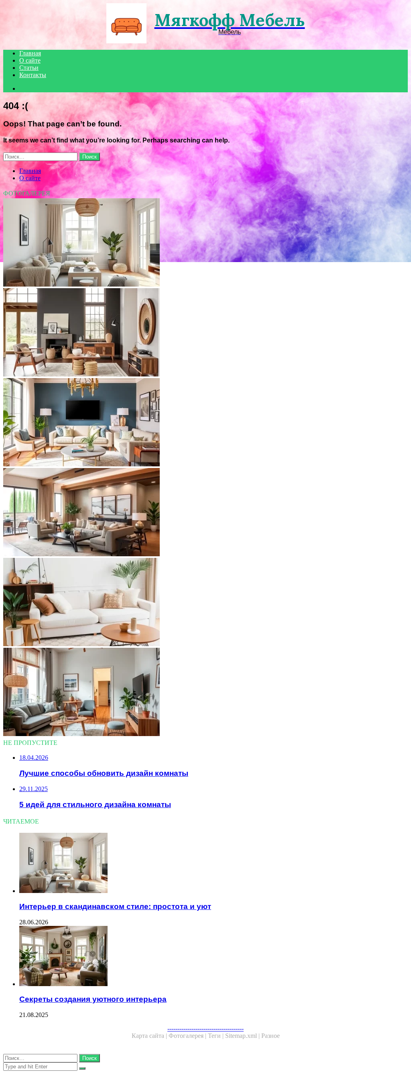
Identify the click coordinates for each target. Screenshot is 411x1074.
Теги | (216, 1035)
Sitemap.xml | (243, 1035)
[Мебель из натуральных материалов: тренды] (205, 333)
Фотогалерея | (188, 1035)
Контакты (32, 74)
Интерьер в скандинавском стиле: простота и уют (115, 906)
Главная (30, 53)
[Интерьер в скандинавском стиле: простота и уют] (205, 243)
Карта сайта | (150, 1035)
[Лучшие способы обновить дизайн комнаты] (205, 423)
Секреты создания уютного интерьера (93, 999)
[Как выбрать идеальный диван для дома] (205, 603)
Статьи (29, 67)
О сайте (30, 60)
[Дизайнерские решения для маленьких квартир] (205, 693)
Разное (270, 1035)
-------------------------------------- (205, 1028)
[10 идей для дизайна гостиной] (205, 513)
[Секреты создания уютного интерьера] (213, 957)
